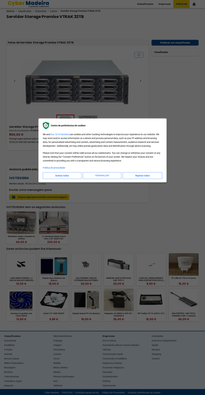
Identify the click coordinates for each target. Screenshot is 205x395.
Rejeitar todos (142, 175)
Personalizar (102, 175)
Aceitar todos (62, 175)
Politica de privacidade (54, 167)
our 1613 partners (60, 134)
